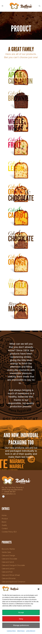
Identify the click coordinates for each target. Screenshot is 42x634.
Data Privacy (21, 631)
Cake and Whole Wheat (11, 575)
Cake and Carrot (8, 562)
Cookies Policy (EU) (9, 532)
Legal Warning (30, 631)
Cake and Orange (8, 555)
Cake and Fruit (7, 572)
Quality (4, 525)
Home (4, 515)
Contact (5, 528)
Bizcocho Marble (8, 549)
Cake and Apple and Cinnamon (13, 582)
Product (5, 519)
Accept (21, 612)
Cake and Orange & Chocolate (13, 565)
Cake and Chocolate (9, 559)
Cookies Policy (11, 631)
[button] (38, 589)
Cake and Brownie (8, 578)
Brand (4, 522)
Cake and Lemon (8, 569)
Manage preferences (21, 625)
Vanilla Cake (6, 552)
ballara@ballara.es (9, 494)
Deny (21, 619)
